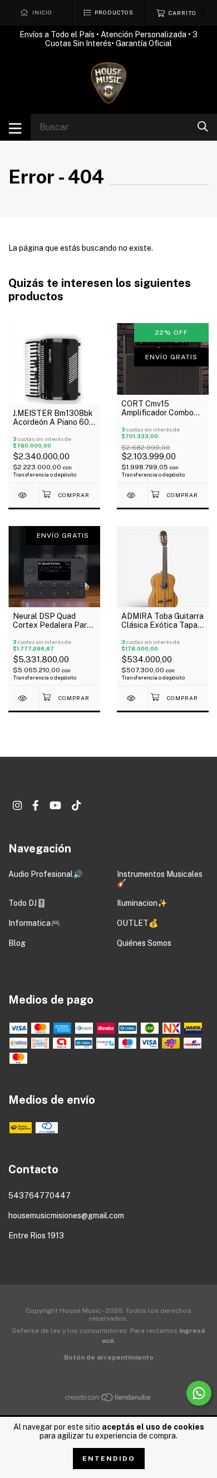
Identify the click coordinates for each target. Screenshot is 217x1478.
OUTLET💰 (137, 923)
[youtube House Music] (55, 805)
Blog (17, 943)
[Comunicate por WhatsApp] (198, 1393)
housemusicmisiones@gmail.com (66, 1215)
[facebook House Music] (35, 805)
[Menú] (15, 127)
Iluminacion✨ (142, 903)
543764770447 (39, 1195)
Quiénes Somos (144, 943)
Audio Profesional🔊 (45, 874)
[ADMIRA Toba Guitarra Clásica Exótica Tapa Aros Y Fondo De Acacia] (132, 698)
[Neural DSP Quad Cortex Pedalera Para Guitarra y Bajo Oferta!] (23, 698)
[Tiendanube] (108, 1399)
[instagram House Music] (17, 805)
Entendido (108, 1458)
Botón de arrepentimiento (109, 1357)
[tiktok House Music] (76, 805)
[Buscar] (203, 126)
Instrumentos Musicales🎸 (160, 878)
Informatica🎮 (34, 923)
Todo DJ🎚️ (27, 903)
